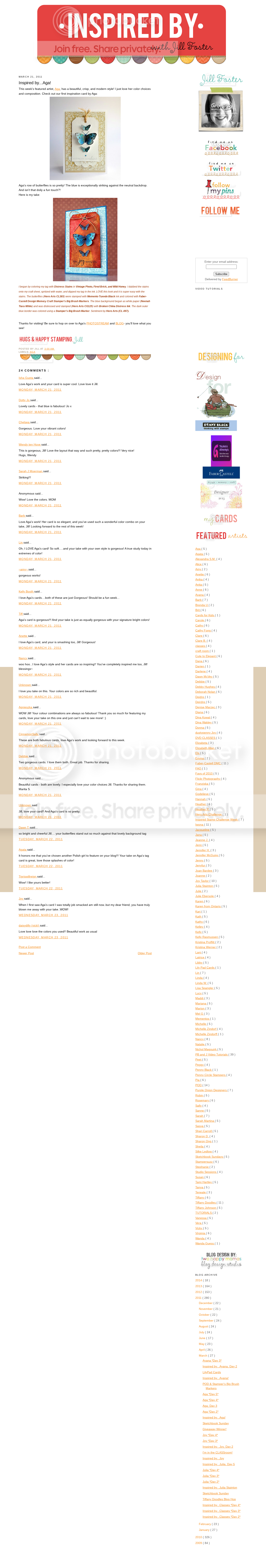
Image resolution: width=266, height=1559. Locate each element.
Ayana (199, 594)
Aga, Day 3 (210, 1405)
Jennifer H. (203, 850)
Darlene (201, 671)
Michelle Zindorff (206, 1034)
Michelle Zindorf (206, 1029)
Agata (23, 849)
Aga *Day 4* (210, 1400)
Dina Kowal (203, 717)
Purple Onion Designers (211, 1090)
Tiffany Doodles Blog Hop (219, 1499)
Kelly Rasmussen (207, 937)
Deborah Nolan (205, 691)
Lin (21, 542)
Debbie (24, 756)
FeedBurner (230, 279)
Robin (199, 1095)
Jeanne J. (202, 840)
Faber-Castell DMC (208, 763)
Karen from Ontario (208, 906)
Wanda (200, 1238)
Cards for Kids (205, 615)
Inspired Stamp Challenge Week (217, 819)
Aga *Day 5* (210, 1394)
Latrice (200, 957)
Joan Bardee (204, 870)
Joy (21, 898)
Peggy (199, 1064)
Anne (199, 589)
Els (197, 753)
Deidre (200, 697)
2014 (199, 1280)
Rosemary (202, 1100)
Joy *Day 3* (210, 1440)
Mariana (201, 1003)
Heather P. (202, 809)
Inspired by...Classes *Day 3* (221, 1511)
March (203, 1355)
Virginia (200, 1233)
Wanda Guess (205, 1243)
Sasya (199, 1126)
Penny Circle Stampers (210, 1075)
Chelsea (24, 422)
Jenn (199, 845)
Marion (200, 1008)
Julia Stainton (204, 885)
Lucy (198, 993)
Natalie (200, 1044)
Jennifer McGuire (207, 855)
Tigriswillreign (28, 876)
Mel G (199, 1013)
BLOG (120, 323)
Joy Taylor (202, 880)
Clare (199, 635)
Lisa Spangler (204, 988)
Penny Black (203, 1069)
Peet (198, 1059)
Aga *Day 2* (210, 1411)
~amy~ (23, 569)
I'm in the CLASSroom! (218, 1452)
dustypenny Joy (206, 732)
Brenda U (202, 605)
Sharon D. (202, 1136)
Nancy (23, 658)
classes (200, 646)
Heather (201, 804)
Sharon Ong (203, 1141)
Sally (198, 1105)
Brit (198, 610)
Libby (199, 962)
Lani (198, 952)
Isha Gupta (26, 377)
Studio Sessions (206, 1172)
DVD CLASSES (205, 737)
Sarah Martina (205, 1120)
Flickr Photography (208, 778)
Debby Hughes (205, 686)
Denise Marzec (205, 707)
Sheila (199, 1146)
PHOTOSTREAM (97, 323)
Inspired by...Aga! (214, 1417)
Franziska (202, 783)
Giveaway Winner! (215, 1429)
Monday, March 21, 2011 (40, 389)
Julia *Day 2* (211, 1481)
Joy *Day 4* (210, 1435)
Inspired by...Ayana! (216, 1378)
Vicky (199, 1228)
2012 (199, 1292)
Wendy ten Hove (30, 444)
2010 (199, 1537)
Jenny (199, 860)
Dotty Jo (24, 400)
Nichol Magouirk (206, 1049)
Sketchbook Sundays (209, 1156)
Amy (198, 569)
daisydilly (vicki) (29, 925)
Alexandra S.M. (205, 559)
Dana (199, 661)
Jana (199, 834)
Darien (200, 666)
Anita (199, 584)
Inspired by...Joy (213, 1458)
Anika (199, 579)
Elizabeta (201, 742)
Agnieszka (26, 707)
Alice (198, 564)
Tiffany (200, 1197)
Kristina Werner (206, 947)
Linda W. (201, 983)
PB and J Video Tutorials (211, 1054)
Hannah (201, 799)
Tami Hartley (204, 1182)
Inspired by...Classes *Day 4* (221, 1505)
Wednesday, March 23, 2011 (43, 915)
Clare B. (201, 640)
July (202, 1332)
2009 (199, 1543)
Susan (199, 1177)
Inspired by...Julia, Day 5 (219, 1464)
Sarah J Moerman (31, 471)
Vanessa (201, 1218)
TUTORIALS (204, 1212)
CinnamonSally (29, 734)
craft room (202, 651)
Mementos (202, 1018)
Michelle (201, 1024)
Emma (200, 758)
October (204, 1314)
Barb (22, 515)
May (202, 1344)
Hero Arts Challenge (209, 814)
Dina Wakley (203, 722)
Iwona (199, 824)
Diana (199, 712)
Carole (200, 620)
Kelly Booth (26, 591)
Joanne (200, 875)
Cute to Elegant (206, 656)
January (204, 1529)
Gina (198, 789)
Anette (23, 636)
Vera (198, 1223)
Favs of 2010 (204, 773)
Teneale (201, 1192)
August (204, 1326)
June (202, 1338)
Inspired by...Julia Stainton (220, 1487)
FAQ (198, 768)
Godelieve (202, 794)
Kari (198, 911)
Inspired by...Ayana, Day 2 (220, 1366)
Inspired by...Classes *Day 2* (221, 1516)
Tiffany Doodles (206, 1202)
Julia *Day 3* (211, 1475)
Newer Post (26, 953)
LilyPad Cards (212, 1372)
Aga (57, 88)
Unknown (25, 685)
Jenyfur (200, 865)
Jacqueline (202, 829)
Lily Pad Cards (205, 967)
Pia (197, 1080)
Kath (198, 916)
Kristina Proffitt (205, 942)
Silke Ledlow (204, 1151)
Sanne (200, 1110)
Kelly (198, 932)
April (202, 1349)
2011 (198, 1297)
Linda (199, 977)
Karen (199, 901)
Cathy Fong (203, 630)
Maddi (199, 998)
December (206, 1303)
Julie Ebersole (205, 896)
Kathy (199, 921)
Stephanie (202, 1167)
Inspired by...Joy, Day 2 (218, 1446)
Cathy (199, 625)
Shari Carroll (204, 1131)
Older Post (145, 953)
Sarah (199, 1115)
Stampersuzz (204, 1161)
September (206, 1320)
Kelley (199, 926)
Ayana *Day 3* (212, 1360)
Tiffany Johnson (206, 1207)
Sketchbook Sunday (216, 1423)
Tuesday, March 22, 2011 (41, 839)
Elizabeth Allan (205, 748)
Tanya (199, 1187)
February (205, 1524)
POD (198, 1085)
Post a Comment (30, 947)
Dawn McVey (204, 676)
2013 (199, 1286)
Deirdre (200, 702)
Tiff (21, 613)
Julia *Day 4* (211, 1470)
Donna (200, 727)
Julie (198, 891)
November (206, 1308)
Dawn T (24, 827)
